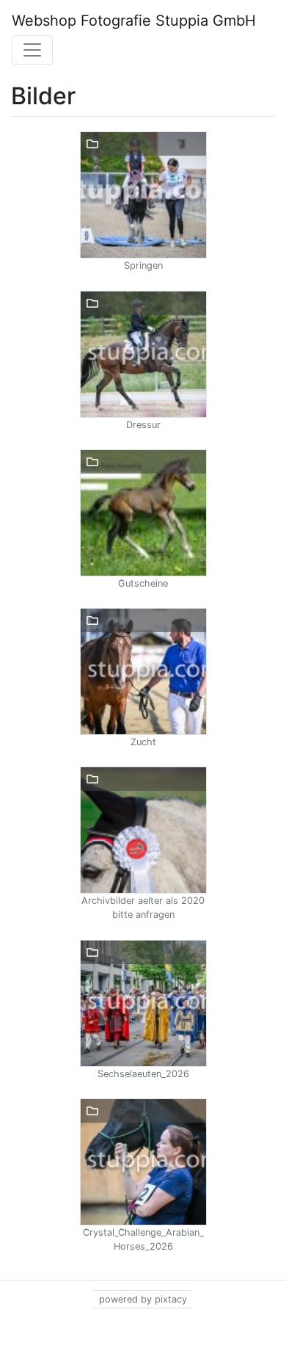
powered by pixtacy (143, 1299)
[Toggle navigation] (32, 50)
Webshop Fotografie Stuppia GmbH (134, 20)
